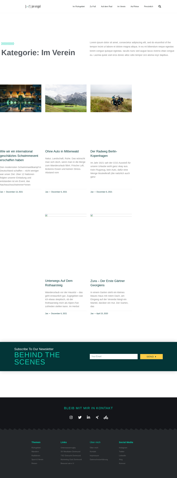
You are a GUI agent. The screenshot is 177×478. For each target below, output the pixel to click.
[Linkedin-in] (88, 417)
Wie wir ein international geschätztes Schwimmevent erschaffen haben (19, 156)
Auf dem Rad (106, 6)
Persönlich (148, 6)
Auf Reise (135, 6)
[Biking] (106, 417)
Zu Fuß (93, 6)
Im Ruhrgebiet (79, 6)
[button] (159, 6)
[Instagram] (71, 417)
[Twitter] (80, 417)
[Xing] (97, 417)
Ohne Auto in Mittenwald (62, 151)
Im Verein (121, 6)
